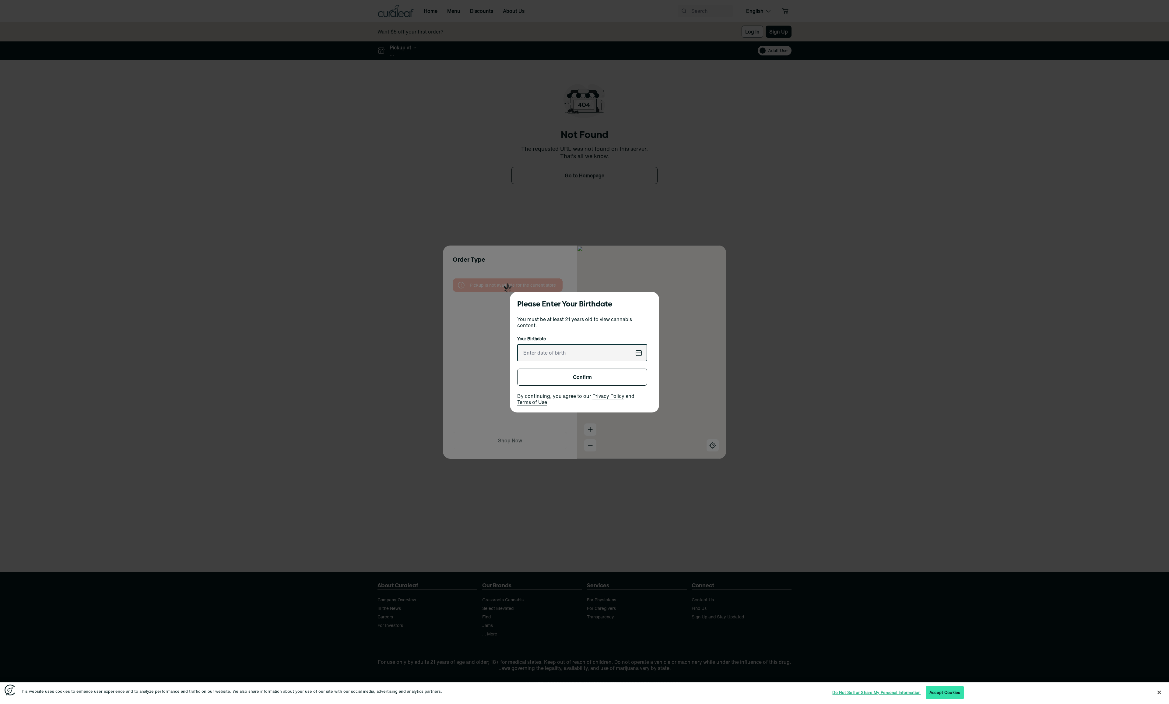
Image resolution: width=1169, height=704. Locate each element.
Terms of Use (532, 402)
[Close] (1159, 692)
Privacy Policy (608, 396)
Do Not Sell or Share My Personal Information (876, 692)
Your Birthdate (531, 339)
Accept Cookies (944, 692)
